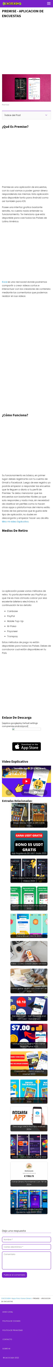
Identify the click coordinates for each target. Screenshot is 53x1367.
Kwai (4, 281)
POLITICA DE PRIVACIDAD (12, 1330)
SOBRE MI (6, 1348)
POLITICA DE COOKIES (11, 1321)
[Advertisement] (26, 46)
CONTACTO (7, 1339)
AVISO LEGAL (7, 1312)
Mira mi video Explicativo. (15, 521)
